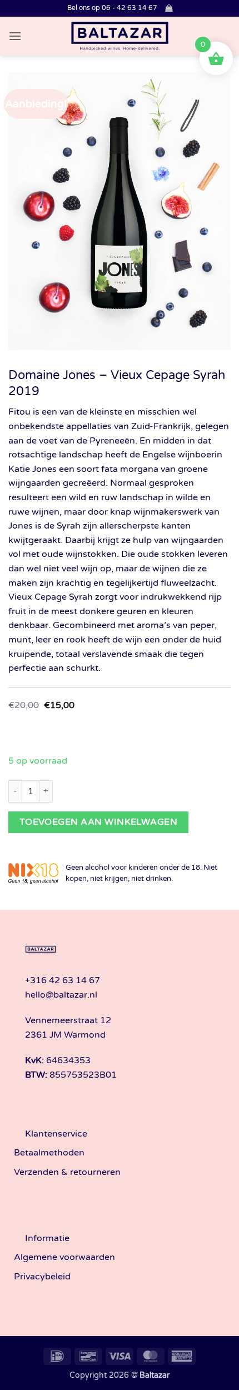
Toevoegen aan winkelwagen (98, 822)
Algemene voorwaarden (64, 1257)
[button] (168, 8)
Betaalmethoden (49, 1152)
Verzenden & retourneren (67, 1172)
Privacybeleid (42, 1276)
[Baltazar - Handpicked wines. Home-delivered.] (119, 36)
